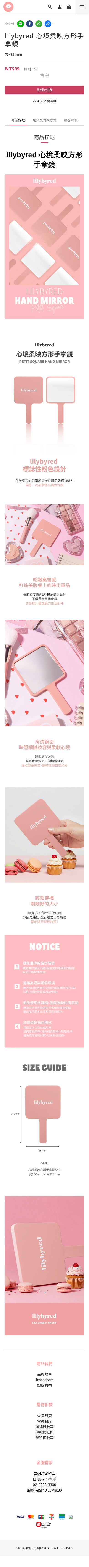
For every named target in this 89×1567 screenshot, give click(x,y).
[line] (20, 23)
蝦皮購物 (44, 1385)
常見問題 (44, 1415)
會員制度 (44, 1421)
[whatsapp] (38, 23)
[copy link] (47, 23)
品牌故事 (44, 1374)
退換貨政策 (44, 1426)
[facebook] (29, 23)
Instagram (44, 1379)
